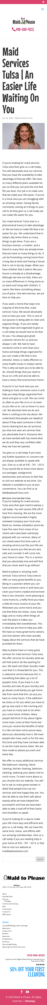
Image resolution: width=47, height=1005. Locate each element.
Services (5, 899)
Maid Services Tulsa (24, 118)
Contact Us (6, 912)
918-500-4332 (25, 29)
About (4, 894)
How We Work (7, 896)
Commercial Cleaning (10, 904)
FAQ (3, 906)
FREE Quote (6, 914)
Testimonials (7, 909)
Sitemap (30, 1001)
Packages (7, 901)
